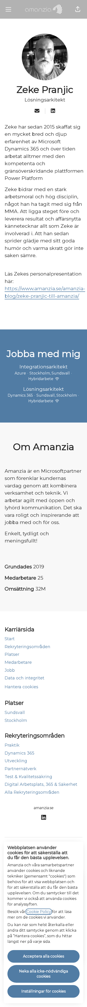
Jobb (10, 670)
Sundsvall (15, 712)
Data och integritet (24, 678)
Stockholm (16, 720)
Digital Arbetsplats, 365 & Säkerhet (41, 784)
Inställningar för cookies (43, 991)
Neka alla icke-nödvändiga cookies (43, 974)
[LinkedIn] (53, 111)
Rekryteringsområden (27, 646)
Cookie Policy (38, 911)
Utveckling (16, 760)
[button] (77, 9)
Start (10, 638)
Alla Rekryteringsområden (32, 792)
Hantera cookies (21, 686)
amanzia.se (44, 808)
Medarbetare (18, 662)
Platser (12, 654)
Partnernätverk (20, 768)
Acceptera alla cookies (43, 956)
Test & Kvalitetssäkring (28, 776)
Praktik (12, 745)
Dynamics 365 (19, 753)
